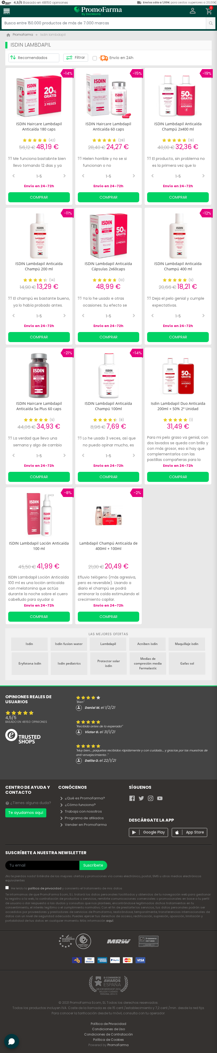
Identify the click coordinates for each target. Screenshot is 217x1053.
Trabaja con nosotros (83, 811)
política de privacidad (45, 888)
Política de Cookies (108, 1039)
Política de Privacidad (108, 1023)
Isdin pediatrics (69, 663)
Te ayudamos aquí (25, 812)
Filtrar (79, 57)
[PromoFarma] (98, 12)
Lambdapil (108, 644)
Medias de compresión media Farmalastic (148, 663)
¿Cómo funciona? (80, 804)
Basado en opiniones (26, 722)
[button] (193, 11)
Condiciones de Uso (108, 1029)
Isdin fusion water (69, 644)
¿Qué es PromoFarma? (85, 798)
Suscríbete (93, 865)
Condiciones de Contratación (108, 1034)
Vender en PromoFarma (86, 824)
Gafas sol (187, 663)
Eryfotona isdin (30, 663)
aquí (109, 920)
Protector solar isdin (108, 663)
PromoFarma (118, 1045)
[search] (210, 23)
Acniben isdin (147, 644)
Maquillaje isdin (186, 644)
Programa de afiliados (84, 818)
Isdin (29, 644)
